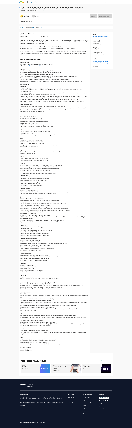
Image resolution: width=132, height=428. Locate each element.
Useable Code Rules (97, 55)
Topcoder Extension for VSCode (100, 61)
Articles (84, 411)
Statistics (85, 414)
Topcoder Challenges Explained (100, 36)
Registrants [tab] (29, 27)
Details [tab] (21, 27)
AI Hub (84, 405)
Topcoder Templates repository (100, 63)
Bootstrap (29, 78)
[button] (27, 2)
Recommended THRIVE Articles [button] (44, 10)
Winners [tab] (39, 27)
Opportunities (34, 2)
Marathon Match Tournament (89, 402)
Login (110, 2)
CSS (36, 10)
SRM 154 (24, 367)
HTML (28, 10)
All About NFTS (87, 367)
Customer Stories (71, 402)
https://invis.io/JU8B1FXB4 (36, 66)
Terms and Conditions (103, 406)
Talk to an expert (104, 397)
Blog (84, 408)
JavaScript (32, 10)
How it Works (71, 397)
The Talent (70, 400)
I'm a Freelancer (86, 397)
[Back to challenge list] (20, 7)
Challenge (23, 10)
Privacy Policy (102, 409)
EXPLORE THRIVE (106, 361)
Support (100, 403)
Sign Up (104, 2)
